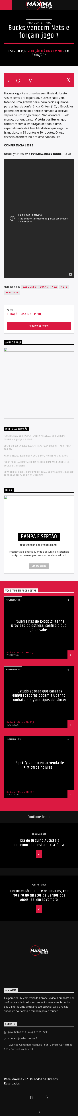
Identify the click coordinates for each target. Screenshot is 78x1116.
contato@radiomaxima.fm (23, 1038)
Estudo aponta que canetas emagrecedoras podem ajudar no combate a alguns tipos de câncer (39, 695)
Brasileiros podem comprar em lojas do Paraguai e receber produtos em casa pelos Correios (39, 473)
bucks (44, 286)
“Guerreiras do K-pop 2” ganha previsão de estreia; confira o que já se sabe (34, 437)
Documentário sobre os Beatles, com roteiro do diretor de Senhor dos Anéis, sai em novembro (39, 895)
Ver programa (39, 566)
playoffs (12, 292)
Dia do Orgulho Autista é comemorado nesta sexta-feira (39, 842)
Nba (48, 22)
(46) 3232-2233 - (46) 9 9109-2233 (28, 1032)
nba (54, 286)
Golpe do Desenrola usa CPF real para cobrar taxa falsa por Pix (37, 447)
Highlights (34, 22)
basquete (29, 286)
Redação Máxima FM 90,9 (46, 51)
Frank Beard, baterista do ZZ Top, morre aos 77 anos (36, 455)
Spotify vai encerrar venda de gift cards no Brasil (40, 765)
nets (64, 286)
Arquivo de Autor (39, 325)
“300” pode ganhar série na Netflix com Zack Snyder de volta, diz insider (37, 463)
